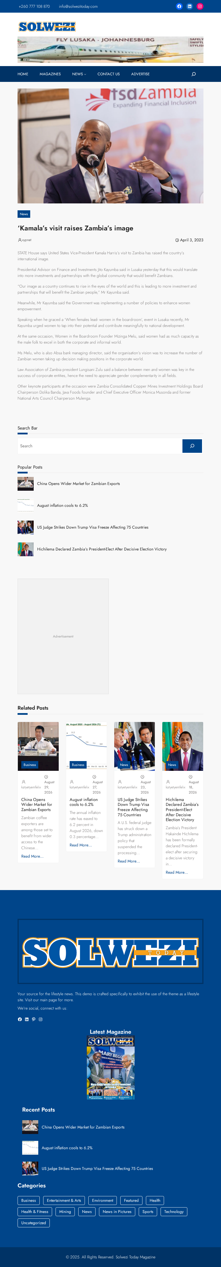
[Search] (192, 446)
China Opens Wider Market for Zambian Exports (78, 483)
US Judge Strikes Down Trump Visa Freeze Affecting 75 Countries (92, 527)
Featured (131, 1200)
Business (30, 764)
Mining (65, 1211)
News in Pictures (117, 1211)
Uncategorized (33, 1223)
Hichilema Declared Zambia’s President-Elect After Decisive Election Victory (102, 549)
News (24, 214)
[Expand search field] (193, 74)
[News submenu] (85, 74)
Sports (147, 1211)
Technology (174, 1211)
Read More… (32, 856)
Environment (102, 1200)
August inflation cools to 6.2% (62, 505)
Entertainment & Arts (64, 1200)
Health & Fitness (34, 1211)
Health (155, 1200)
